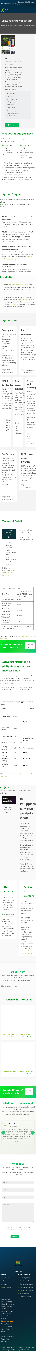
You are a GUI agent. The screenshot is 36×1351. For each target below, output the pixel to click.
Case (5, 1284)
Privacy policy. (25, 1230)
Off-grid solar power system (15, 25)
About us (6, 1278)
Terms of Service (25, 1296)
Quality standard (25, 1281)
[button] (12, 125)
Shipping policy (25, 1278)
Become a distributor (27, 1287)
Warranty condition (26, 1284)
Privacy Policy (24, 1293)
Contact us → (30, 646)
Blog (4, 1281)
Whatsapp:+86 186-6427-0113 (26, 3)
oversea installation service (19, 285)
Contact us (14, 304)
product (3, 25)
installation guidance (27, 299)
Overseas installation (27, 1290)
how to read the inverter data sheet (8, 573)
